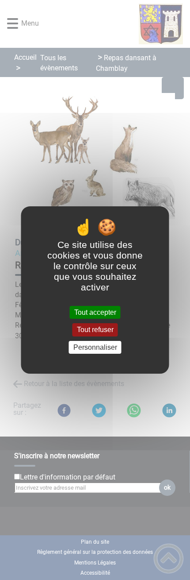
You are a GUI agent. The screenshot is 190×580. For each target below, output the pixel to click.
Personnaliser (95, 347)
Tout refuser (95, 330)
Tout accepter (95, 312)
